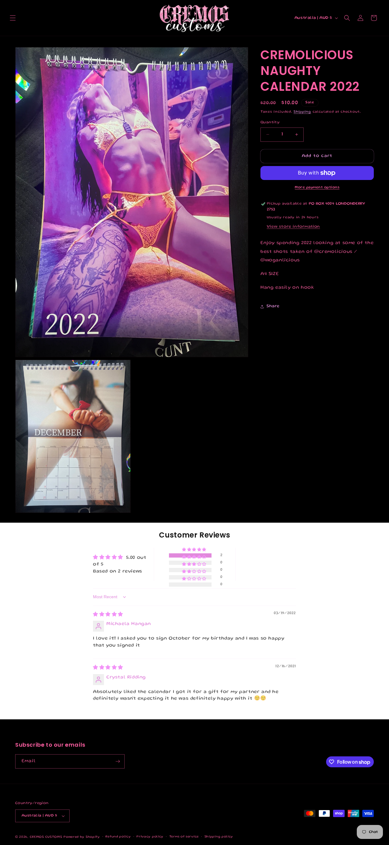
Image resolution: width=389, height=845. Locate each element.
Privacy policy (150, 836)
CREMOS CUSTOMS (46, 837)
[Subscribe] (117, 761)
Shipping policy (219, 836)
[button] (12, 18)
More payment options (317, 187)
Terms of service (184, 836)
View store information (293, 227)
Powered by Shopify (82, 837)
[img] (108, 615)
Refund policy (118, 836)
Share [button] (273, 306)
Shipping (302, 112)
